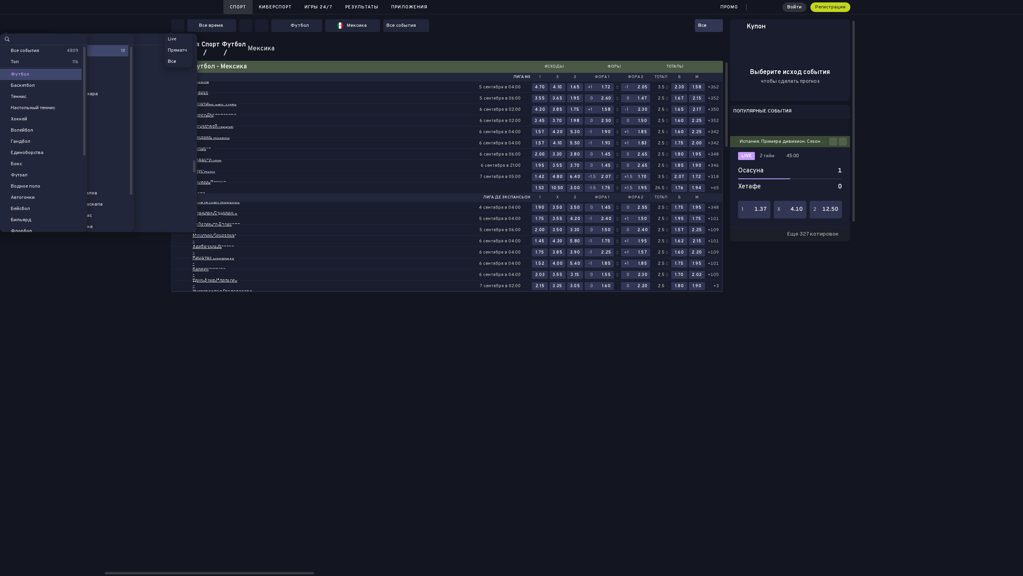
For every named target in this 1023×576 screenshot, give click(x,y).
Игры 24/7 (318, 7)
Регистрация (830, 7)
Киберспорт (275, 7)
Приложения (409, 7)
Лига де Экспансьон (506, 197)
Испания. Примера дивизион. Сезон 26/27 (784, 141)
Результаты (361, 7)
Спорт (238, 7)
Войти (794, 7)
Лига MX (521, 77)
